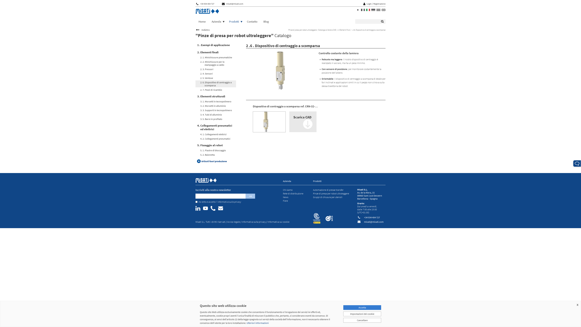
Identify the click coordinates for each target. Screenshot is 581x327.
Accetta (362, 307)
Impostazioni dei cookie (362, 313)
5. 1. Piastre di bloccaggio (213, 150)
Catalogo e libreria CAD (327, 30)
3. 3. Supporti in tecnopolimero (216, 110)
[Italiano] (368, 10)
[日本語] (358, 10)
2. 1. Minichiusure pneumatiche (216, 57)
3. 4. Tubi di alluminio (211, 114)
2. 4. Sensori (206, 73)
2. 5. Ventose (206, 77)
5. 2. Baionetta (207, 154)
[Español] (378, 10)
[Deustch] (373, 10)
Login (369, 4)
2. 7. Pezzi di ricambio (211, 89)
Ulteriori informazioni (258, 322)
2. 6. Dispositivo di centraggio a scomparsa (216, 84)
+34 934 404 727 (207, 4)
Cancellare (362, 320)
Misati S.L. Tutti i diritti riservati (210, 221)
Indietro (206, 29)
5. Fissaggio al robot (210, 145)
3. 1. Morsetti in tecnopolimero (215, 101)
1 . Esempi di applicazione (213, 45)
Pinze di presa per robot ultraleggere (302, 30)
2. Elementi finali (343, 30)
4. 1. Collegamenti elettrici (213, 134)
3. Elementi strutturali (211, 96)
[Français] (363, 10)
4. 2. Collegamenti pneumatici (215, 138)
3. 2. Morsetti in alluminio (213, 105)
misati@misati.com (234, 4)
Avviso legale (233, 221)
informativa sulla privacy (229, 201)
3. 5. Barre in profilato (211, 119)
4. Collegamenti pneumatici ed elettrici (214, 127)
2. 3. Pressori (206, 69)
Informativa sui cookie (278, 221)
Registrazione (379, 4)
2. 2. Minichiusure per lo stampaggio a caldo (212, 63)
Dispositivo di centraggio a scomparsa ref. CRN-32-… (285, 106)
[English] (384, 10)
